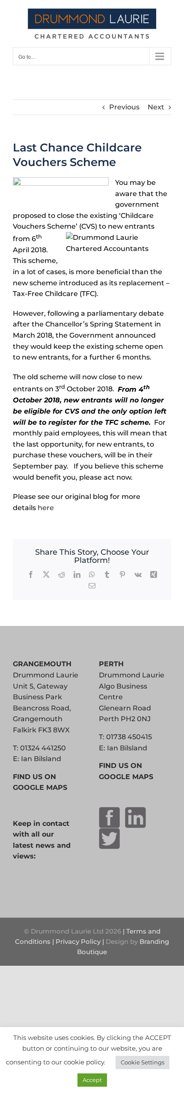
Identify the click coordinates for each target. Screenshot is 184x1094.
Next (156, 107)
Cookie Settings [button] (142, 1062)
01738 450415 (129, 737)
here (46, 508)
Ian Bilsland (41, 759)
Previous (124, 107)
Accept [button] (92, 1079)
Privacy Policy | (81, 941)
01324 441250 (43, 748)
